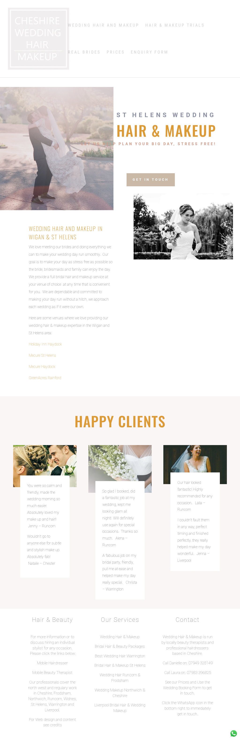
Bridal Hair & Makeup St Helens (120, 665)
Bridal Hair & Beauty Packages (120, 646)
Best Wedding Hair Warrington (120, 656)
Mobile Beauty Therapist (52, 672)
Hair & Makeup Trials (175, 26)
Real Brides (84, 52)
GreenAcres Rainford (45, 378)
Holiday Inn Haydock (45, 344)
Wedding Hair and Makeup (103, 26)
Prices (116, 52)
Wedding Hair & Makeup (120, 636)
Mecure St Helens (42, 355)
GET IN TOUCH (151, 179)
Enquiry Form (150, 52)
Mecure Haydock (42, 366)
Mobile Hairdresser (52, 663)
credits (56, 725)
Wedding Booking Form (182, 687)
